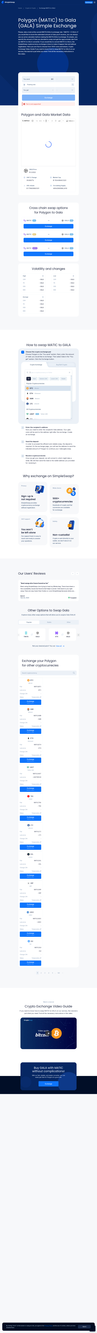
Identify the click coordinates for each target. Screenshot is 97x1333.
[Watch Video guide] (48, 1033)
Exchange (48, 1084)
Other (68, 622)
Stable (49, 622)
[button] (48, 386)
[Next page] (63, 972)
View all (59, 646)
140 (59, 973)
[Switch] (72, 84)
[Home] (8, 2)
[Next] (77, 573)
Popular (29, 622)
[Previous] (72, 573)
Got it (84, 1326)
